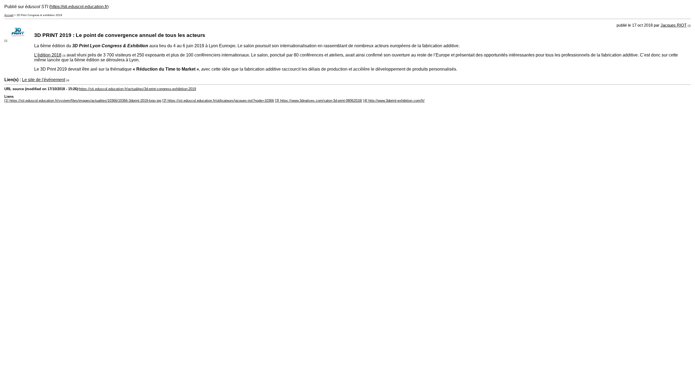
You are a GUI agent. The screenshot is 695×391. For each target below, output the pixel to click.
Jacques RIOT (674, 25)
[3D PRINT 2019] (17, 35)
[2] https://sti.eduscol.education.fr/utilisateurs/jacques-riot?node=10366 (218, 101)
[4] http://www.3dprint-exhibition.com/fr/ (394, 101)
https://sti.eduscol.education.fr (78, 6)
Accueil (8, 15)
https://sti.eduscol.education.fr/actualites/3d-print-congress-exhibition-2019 (137, 89)
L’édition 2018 (47, 55)
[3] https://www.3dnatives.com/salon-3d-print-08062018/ (318, 101)
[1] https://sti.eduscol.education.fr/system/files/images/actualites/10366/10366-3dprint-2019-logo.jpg (82, 101)
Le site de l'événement (43, 79)
